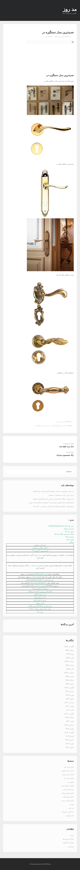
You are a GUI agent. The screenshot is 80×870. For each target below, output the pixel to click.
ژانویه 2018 (70, 698)
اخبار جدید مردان (68, 774)
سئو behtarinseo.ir (41, 574)
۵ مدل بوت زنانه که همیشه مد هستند (61, 495)
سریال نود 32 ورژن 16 (40, 588)
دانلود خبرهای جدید (67, 785)
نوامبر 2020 (70, 676)
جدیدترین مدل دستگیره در (60, 75)
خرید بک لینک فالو (40, 600)
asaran (50, 36)
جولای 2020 (69, 680)
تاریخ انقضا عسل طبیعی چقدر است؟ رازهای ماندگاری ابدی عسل (51, 502)
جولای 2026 (69, 650)
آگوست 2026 (69, 646)
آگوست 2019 (69, 687)
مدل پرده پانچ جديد (66, 446)
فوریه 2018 (70, 695)
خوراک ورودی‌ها (68, 839)
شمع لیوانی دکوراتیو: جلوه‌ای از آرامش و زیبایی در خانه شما (53, 506)
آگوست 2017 (69, 713)
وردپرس (71, 846)
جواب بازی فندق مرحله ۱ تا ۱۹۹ (40, 609)
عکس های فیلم (68, 797)
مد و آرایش (70, 815)
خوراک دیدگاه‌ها (68, 842)
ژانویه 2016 (70, 747)
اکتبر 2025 (70, 669)
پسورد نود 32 (69, 531)
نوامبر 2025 (70, 665)
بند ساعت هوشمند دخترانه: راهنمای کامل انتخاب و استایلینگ (53, 491)
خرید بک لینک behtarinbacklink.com (61, 526)
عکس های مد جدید (67, 800)
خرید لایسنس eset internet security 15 (40, 580)
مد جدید (71, 808)
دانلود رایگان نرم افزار (40, 547)
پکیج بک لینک (36, 577)
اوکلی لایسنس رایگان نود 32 (64, 534)
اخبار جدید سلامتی (67, 770)
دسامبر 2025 (69, 661)
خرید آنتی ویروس (40, 545)
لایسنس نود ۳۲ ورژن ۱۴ (40, 550)
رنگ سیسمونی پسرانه (65, 455)
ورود (72, 835)
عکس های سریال (68, 793)
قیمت (72, 804)
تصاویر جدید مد (68, 778)
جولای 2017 (69, 717)
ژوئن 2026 (70, 654)
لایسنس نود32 (69, 528)
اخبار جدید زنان (68, 767)
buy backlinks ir (40, 583)
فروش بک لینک (40, 585)
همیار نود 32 (69, 536)
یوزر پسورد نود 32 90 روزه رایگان (40, 606)
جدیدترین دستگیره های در (59, 425)
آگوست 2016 (69, 732)
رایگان (71, 542)
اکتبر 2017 (70, 710)
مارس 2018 (69, 691)
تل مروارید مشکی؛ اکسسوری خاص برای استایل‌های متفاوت (53, 499)
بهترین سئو (70, 539)
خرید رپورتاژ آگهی (36, 555)
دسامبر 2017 (69, 702)
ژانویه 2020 (70, 684)
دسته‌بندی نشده (61, 421)
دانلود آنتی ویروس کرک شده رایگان (40, 591)
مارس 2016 (69, 740)
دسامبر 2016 (69, 725)
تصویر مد (71, 782)
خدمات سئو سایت (40, 597)
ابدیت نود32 (40, 603)
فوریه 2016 (70, 743)
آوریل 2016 (70, 736)
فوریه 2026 (70, 657)
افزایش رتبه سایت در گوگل (34, 565)
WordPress (47, 864)
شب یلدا (40, 611)
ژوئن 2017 (70, 721)
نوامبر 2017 (70, 706)
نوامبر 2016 (70, 728)
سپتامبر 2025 (69, 672)
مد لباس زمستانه (68, 812)
